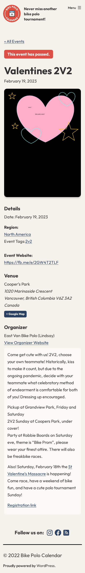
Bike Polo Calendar (12, 13)
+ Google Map (15, 314)
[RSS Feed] (66, 532)
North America (17, 234)
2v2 (28, 241)
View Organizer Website (26, 342)
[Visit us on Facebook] (58, 532)
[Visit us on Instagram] (49, 532)
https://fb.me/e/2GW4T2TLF (31, 262)
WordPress (46, 565)
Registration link (21, 505)
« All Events (14, 41)
